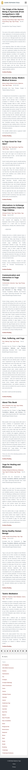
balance (4, 714)
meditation (4, 596)
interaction (12, 283)
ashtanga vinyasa (6, 213)
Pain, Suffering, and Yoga (13, 338)
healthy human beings (11, 536)
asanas (4, 691)
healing (4, 470)
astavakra (4, 697)
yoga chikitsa (17, 213)
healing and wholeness (12, 470)
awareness (4, 706)
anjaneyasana (5, 673)
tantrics (23, 596)
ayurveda (4, 19)
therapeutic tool (9, 405)
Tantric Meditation (10, 594)
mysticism (20, 83)
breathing (4, 747)
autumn (4, 700)
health (3, 147)
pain (3, 341)
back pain (4, 711)
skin (7, 147)
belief (3, 723)
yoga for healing (9, 472)
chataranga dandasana (7, 753)
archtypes (4, 679)
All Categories (5, 664)
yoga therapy (15, 21)
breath (3, 744)
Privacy (14, 767)
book (3, 405)
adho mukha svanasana (8, 667)
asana (3, 688)
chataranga (5, 750)
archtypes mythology (7, 682)
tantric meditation (17, 596)
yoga (10, 21)
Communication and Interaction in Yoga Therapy (11, 277)
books (3, 741)
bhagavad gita (5, 726)
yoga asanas (14, 147)
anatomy (4, 670)
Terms (14, 763)
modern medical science (12, 83)
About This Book (9, 402)
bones (3, 735)
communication (6, 283)
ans (3, 676)
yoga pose (20, 147)
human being (10, 19)
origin (15, 19)
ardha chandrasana (7, 685)
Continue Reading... (7, 72)
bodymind (4, 732)
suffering (7, 341)
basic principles (6, 717)
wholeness (20, 470)
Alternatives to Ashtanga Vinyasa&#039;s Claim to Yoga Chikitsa (13, 207)
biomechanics (5, 729)
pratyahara (10, 596)
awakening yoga (6, 703)
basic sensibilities (6, 720)
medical (4, 83)
